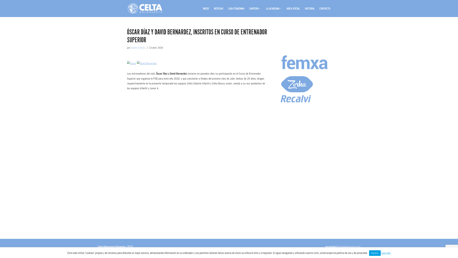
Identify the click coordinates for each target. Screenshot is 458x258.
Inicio (206, 8)
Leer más (386, 253)
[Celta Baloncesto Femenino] (145, 8)
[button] (260, 8)
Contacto (324, 8)
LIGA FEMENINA (236, 8)
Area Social (293, 8)
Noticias (218, 8)
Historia (309, 8)
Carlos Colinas (138, 47)
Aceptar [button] (375, 253)
